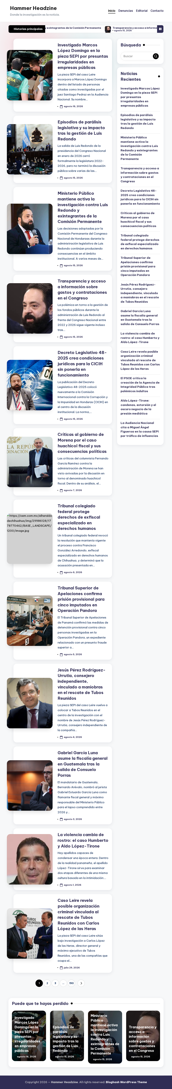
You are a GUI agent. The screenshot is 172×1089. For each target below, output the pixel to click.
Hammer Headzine (33, 8)
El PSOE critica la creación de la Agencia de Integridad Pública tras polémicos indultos (140, 384)
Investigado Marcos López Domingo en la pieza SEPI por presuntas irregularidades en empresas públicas (83, 56)
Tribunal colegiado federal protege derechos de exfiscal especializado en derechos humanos (79, 517)
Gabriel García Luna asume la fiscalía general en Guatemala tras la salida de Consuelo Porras (83, 764)
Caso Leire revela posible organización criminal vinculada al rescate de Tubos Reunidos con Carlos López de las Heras (140, 360)
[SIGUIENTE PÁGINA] (81, 983)
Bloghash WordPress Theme (126, 1082)
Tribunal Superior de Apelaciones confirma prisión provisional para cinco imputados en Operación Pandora (81, 599)
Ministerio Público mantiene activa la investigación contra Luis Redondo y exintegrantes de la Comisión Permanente (139, 148)
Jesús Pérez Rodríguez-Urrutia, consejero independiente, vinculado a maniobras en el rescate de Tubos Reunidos (140, 293)
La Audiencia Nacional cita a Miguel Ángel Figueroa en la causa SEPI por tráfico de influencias (140, 429)
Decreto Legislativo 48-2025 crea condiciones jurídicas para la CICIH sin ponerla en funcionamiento (82, 364)
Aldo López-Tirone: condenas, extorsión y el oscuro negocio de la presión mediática (138, 407)
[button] (81, 983)
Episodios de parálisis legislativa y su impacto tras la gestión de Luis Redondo (138, 121)
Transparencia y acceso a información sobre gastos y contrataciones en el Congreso (140, 174)
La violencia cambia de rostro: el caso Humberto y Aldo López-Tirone (83, 840)
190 (71, 983)
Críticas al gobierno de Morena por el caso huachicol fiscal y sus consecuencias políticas (138, 219)
